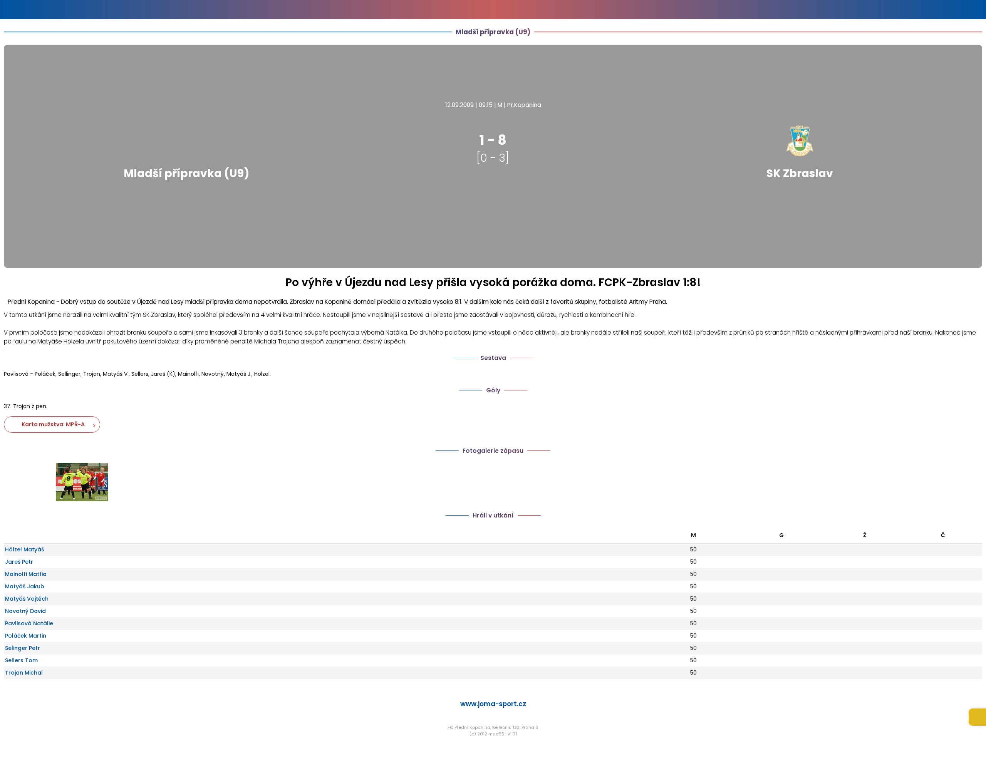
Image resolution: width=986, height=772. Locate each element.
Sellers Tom (21, 660)
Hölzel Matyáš (24, 549)
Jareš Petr (19, 562)
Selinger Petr (22, 648)
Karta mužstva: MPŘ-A (52, 424)
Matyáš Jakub (24, 586)
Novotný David (25, 611)
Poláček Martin (25, 636)
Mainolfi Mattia (26, 574)
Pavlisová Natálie (29, 623)
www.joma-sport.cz (493, 703)
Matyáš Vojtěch (27, 599)
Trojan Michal (24, 673)
